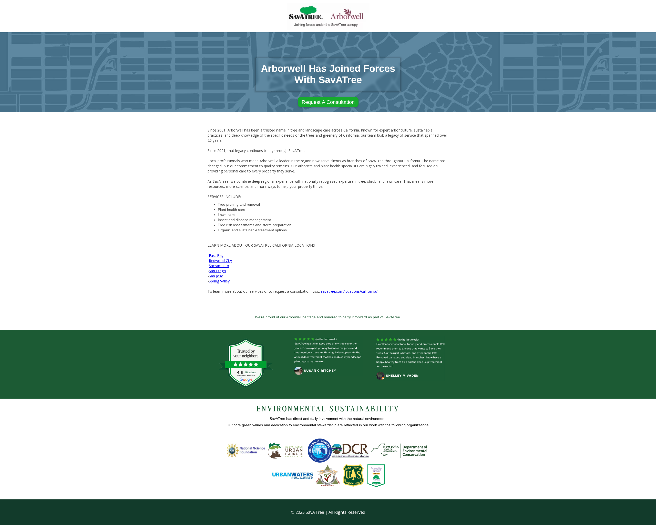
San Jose (216, 276)
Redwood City (220, 260)
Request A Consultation (328, 102)
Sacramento (219, 265)
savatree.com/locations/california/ (349, 291)
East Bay (216, 255)
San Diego (217, 270)
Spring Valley (219, 281)
